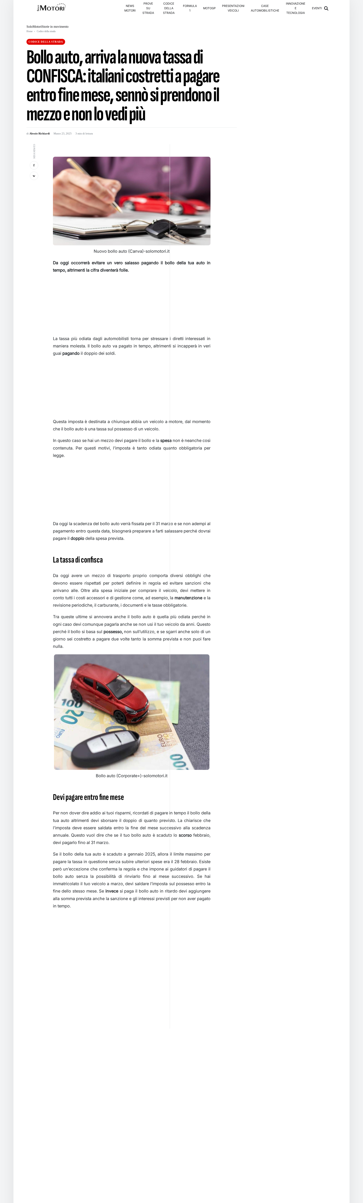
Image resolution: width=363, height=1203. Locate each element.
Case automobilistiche (265, 8)
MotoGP (209, 8)
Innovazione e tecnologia (295, 8)
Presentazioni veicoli (233, 8)
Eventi (317, 8)
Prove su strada (148, 8)
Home (29, 31)
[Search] (326, 8)
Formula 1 (190, 8)
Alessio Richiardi (39, 133)
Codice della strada (169, 8)
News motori (130, 8)
